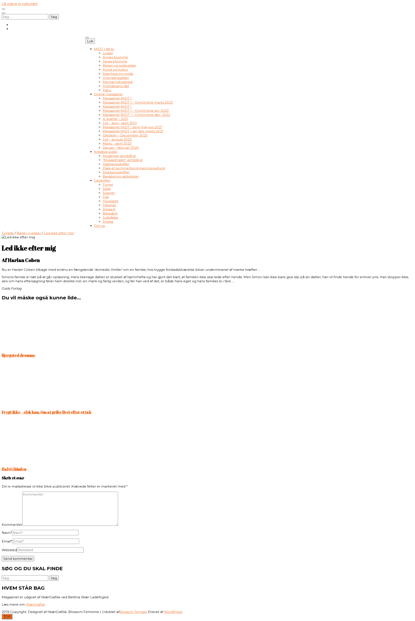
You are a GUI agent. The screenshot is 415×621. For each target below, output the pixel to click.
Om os (99, 226)
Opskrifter (102, 180)
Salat (107, 189)
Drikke (108, 222)
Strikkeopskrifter (116, 172)
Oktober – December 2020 (125, 135)
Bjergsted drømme (18, 355)
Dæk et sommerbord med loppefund (134, 168)
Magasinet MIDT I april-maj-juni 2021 (132, 127)
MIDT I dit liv (104, 49)
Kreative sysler (106, 152)
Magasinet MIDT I (117, 98)
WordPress (173, 612)
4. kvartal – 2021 (115, 119)
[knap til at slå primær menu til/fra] (87, 37)
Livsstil (108, 53)
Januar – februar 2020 (121, 148)
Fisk (106, 197)
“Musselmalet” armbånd (122, 160)
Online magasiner (108, 94)
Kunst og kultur (115, 69)
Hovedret (110, 201)
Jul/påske (110, 217)
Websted (9, 550)
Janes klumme (115, 61)
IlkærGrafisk (35, 604)
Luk (90, 41)
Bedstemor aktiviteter (121, 176)
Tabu (107, 90)
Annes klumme (115, 57)
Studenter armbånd (119, 156)
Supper (109, 193)
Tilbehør (109, 205)
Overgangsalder (116, 78)
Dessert (109, 209)
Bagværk (110, 213)
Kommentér (12, 525)
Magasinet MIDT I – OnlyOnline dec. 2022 (136, 115)
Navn (7, 533)
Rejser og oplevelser (119, 65)
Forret (108, 185)
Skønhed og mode (118, 74)
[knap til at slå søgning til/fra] (3, 13)
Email (7, 541)
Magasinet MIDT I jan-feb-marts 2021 (133, 131)
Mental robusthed (117, 82)
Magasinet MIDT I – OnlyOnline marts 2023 (138, 102)
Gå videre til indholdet (19, 4)
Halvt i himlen (14, 469)
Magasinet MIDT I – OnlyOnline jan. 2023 (136, 111)
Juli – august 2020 (117, 139)
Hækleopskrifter (116, 164)
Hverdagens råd (116, 86)
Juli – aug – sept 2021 (120, 123)
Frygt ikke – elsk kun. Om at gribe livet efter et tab (46, 412)
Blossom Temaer (133, 612)
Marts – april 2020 (117, 143)
